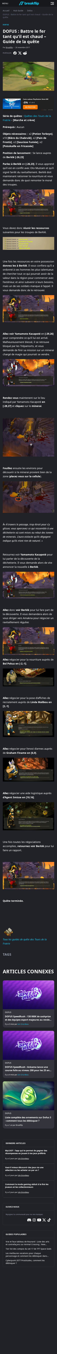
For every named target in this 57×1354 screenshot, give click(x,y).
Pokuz (11, 663)
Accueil (6, 10)
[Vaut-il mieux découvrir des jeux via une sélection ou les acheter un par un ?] (28, 1172)
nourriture (35, 659)
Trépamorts (27, 346)
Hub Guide (18, 10)
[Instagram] (34, 1220)
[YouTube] (39, 1220)
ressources (42, 228)
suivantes (8, 232)
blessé (28, 342)
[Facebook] (15, 53)
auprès (46, 659)
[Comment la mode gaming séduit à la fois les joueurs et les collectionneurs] (28, 1189)
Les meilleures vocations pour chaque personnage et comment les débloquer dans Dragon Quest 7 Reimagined (26, 1254)
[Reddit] (25, 53)
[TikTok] (49, 1220)
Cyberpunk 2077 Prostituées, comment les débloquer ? (25, 1261)
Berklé (42, 232)
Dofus (30, 10)
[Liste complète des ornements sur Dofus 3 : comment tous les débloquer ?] (28, 1104)
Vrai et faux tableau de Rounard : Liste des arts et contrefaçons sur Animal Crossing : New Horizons (27, 1243)
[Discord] (29, 1220)
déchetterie (9, 562)
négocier (14, 793)
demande (31, 562)
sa (25, 350)
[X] (20, 53)
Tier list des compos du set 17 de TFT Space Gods (28, 1248)
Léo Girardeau (23, 1024)
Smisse (17, 797)
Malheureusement (13, 342)
